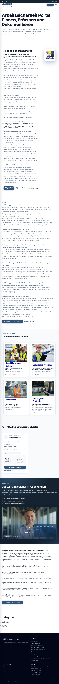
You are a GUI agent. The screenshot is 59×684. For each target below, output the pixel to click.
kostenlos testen (24, 188)
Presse (5, 669)
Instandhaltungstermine (36, 656)
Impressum (44, 681)
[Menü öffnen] (56, 4)
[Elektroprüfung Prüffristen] (43, 392)
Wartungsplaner (34, 641)
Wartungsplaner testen (9, 188)
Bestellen (5, 671)
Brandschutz (5, 621)
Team (4, 666)
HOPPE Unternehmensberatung (33, 209)
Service (4, 625)
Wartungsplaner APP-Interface (20, 312)
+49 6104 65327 (53, 1)
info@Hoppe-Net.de (36, 674)
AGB (55, 681)
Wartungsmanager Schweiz (37, 645)
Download (31, 188)
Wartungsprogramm (35, 651)
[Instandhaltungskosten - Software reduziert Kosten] (16, 392)
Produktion (5, 624)
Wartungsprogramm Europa (37, 647)
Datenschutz (50, 681)
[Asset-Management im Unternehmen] (16, 355)
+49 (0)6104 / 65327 (36, 672)
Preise (36, 188)
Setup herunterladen (16, 467)
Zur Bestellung (7, 470)
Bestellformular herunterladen (13, 321)
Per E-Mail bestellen (29, 321)
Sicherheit (4, 627)
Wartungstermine (35, 653)
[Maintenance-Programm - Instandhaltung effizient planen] (43, 355)
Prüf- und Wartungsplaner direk (38, 649)
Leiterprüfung (5, 622)
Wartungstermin (34, 660)
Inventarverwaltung (35, 643)
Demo (49, 5)
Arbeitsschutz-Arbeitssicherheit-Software (41, 658)
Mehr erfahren (17, 188)
